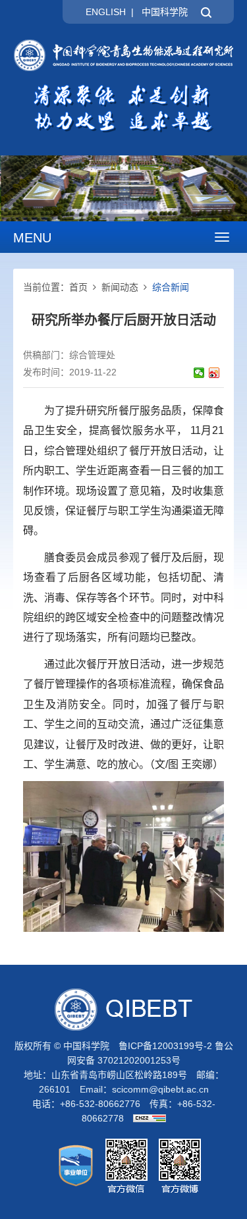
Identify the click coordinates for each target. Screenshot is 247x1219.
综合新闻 (170, 287)
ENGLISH (106, 12)
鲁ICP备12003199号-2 (165, 1046)
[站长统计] (146, 1118)
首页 (78, 287)
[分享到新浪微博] (214, 372)
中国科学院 (165, 12)
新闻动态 (119, 287)
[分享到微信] (199, 372)
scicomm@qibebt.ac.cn (160, 1089)
